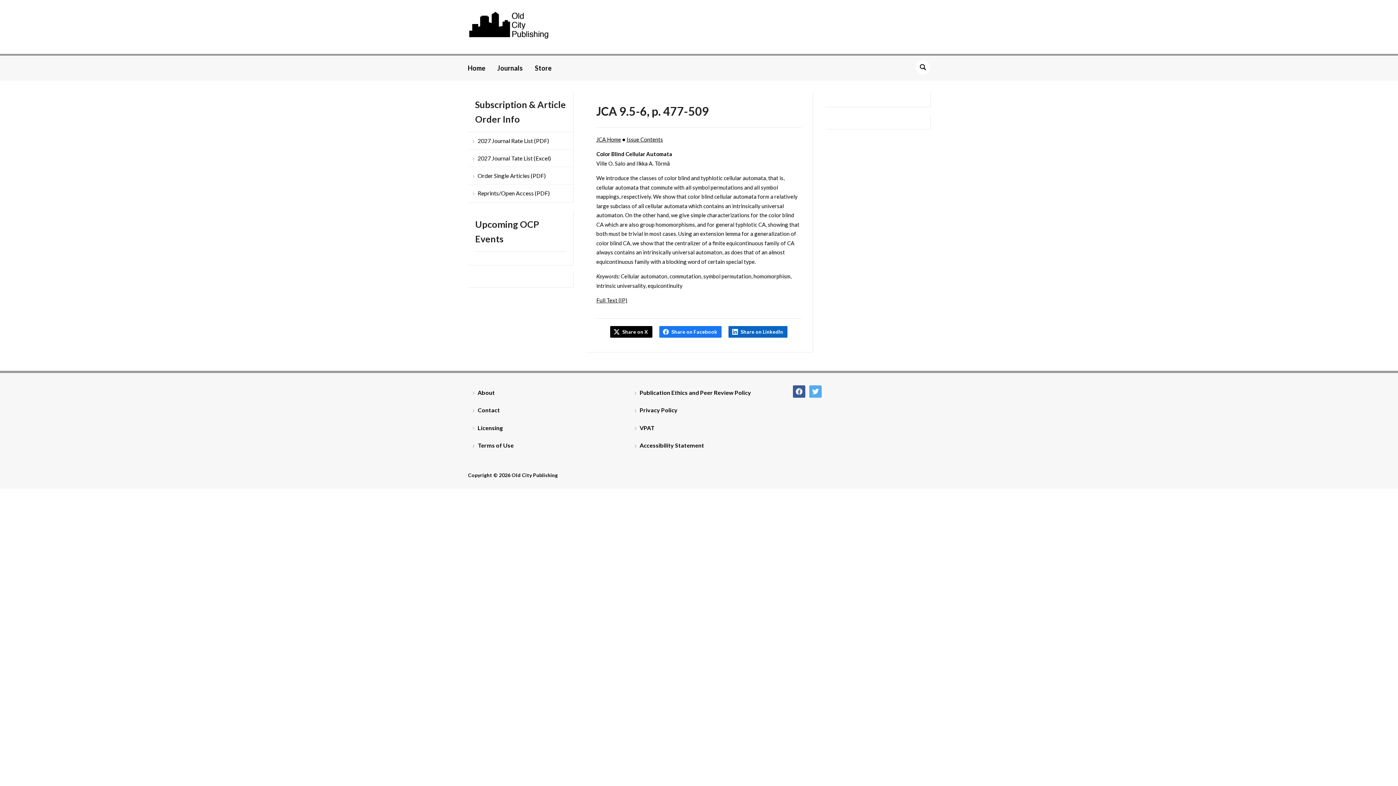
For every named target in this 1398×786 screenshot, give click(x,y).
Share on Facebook (694, 332)
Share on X (635, 332)
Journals (510, 68)
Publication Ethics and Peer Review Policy (695, 392)
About (486, 392)
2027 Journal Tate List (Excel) (514, 158)
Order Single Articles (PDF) (512, 175)
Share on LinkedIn (762, 332)
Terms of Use (496, 445)
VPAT (647, 427)
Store (543, 68)
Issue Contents (645, 139)
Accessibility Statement (672, 445)
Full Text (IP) (611, 300)
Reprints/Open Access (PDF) (514, 193)
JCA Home (608, 139)
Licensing (490, 427)
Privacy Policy (659, 409)
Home (476, 68)
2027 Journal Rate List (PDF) (513, 140)
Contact (489, 409)
